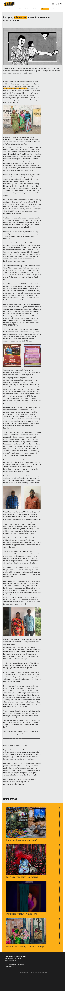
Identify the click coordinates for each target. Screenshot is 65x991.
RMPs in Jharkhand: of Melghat (25, 946)
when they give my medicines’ (22, 914)
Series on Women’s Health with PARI (24, 9)
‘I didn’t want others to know (22, 877)
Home (11, 9)
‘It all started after (21, 840)
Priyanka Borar (21, 745)
